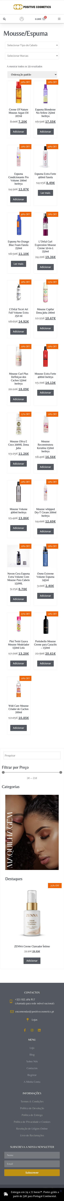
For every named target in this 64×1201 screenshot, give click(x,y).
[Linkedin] (39, 1030)
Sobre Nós (32, 1061)
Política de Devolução (32, 1108)
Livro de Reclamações (32, 1135)
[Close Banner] (60, 1191)
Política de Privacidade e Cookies (32, 1121)
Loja (32, 1047)
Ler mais (45, 193)
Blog (32, 1054)
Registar (32, 1075)
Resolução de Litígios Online (32, 1128)
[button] (4, 19)
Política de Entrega (32, 1115)
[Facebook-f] (24, 1030)
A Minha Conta (32, 1081)
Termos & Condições (32, 1101)
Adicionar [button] (18, 132)
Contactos (32, 1068)
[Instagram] (32, 1030)
